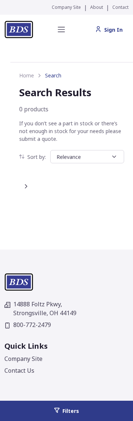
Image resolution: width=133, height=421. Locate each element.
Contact (120, 7)
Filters (70, 410)
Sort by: (36, 156)
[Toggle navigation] (61, 29)
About (96, 7)
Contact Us (19, 370)
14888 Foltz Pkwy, (44, 308)
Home (26, 75)
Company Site (66, 7)
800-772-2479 (32, 325)
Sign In (113, 29)
